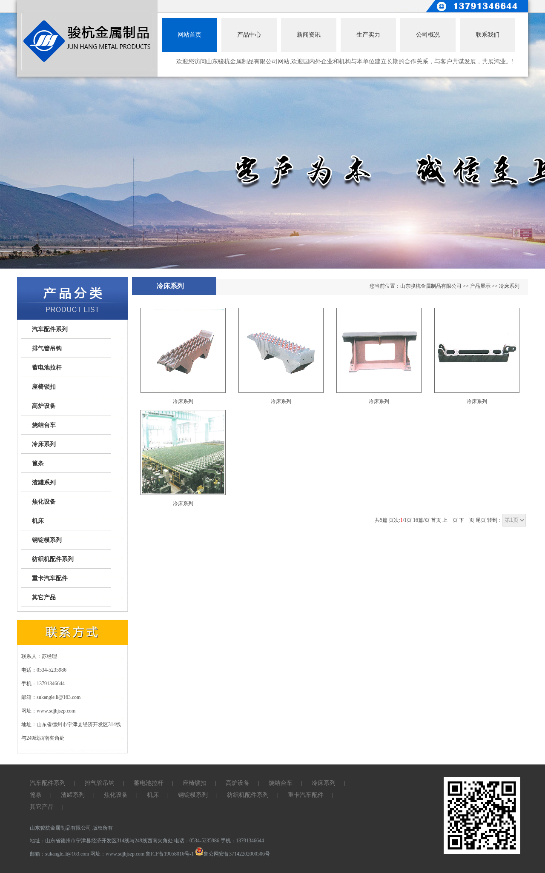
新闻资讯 (309, 34)
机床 (38, 521)
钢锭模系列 (47, 540)
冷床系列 (44, 444)
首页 (436, 520)
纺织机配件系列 (53, 559)
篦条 (38, 463)
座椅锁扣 (44, 387)
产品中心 (249, 34)
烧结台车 (44, 425)
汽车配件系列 (50, 329)
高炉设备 (44, 406)
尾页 (481, 520)
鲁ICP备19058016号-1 (170, 854)
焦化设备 (44, 501)
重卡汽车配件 (50, 578)
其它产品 (44, 597)
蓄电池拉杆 (47, 367)
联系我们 (487, 34)
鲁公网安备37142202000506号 (237, 854)
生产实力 (368, 34)
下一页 (466, 520)
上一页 (450, 520)
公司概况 (428, 34)
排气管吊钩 (47, 348)
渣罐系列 (44, 482)
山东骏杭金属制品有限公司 (431, 286)
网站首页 (189, 34)
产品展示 (480, 286)
